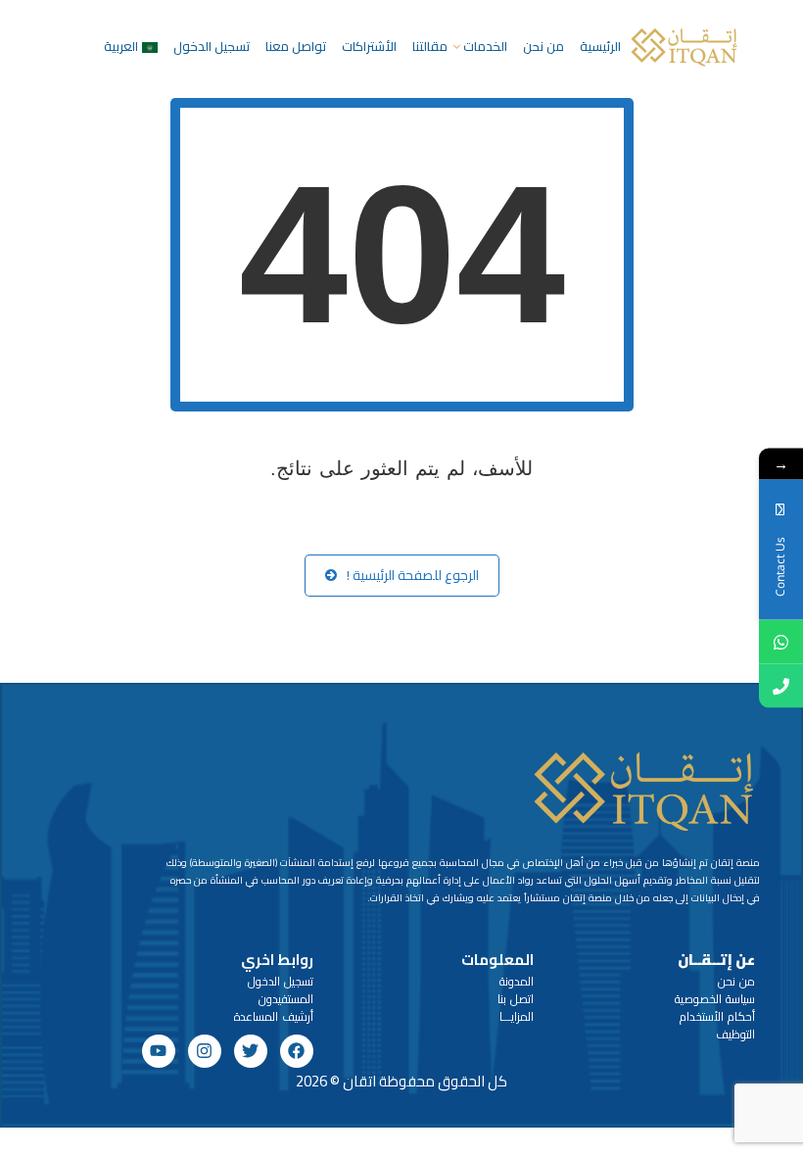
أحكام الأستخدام (717, 1016)
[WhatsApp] (781, 642)
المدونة (516, 981)
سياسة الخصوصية (715, 998)
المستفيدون (286, 998)
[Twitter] (250, 1051)
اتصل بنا (515, 998)
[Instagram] (204, 1051)
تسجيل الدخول (211, 46)
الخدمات (485, 46)
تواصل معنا (295, 46)
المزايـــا (516, 1016)
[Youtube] (158, 1051)
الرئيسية (600, 46)
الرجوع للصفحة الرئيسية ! (413, 575)
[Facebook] (296, 1051)
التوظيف (735, 1034)
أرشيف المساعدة (273, 1016)
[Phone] (781, 686)
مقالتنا (430, 46)
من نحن (543, 46)
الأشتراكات (369, 46)
